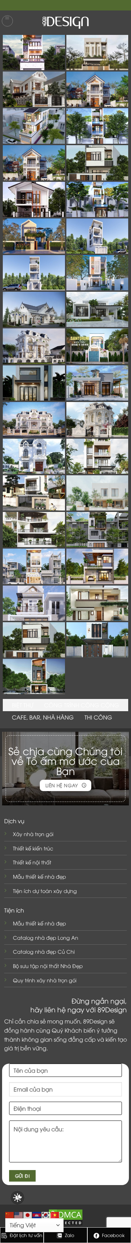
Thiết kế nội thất (32, 862)
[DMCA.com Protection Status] (65, 1216)
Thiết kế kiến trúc (33, 848)
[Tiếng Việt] (55, 1214)
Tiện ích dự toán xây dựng (45, 890)
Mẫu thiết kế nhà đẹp (39, 876)
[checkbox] (17, 1198)
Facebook (113, 1235)
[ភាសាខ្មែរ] (37, 1214)
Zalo (69, 1235)
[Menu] (7, 21)
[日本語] (27, 1214)
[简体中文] (9, 1214)
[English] (18, 1214)
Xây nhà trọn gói (33, 834)
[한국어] (46, 1214)
